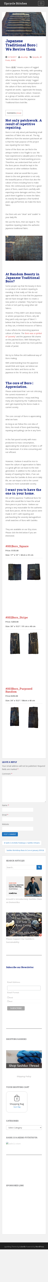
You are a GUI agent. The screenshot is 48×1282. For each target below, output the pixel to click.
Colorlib (22, 1247)
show (19, 113)
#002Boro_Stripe (16, 617)
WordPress (39, 1247)
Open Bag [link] (16, 1107)
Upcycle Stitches (15, 3)
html (11, 998)
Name (5, 805)
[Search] (39, 867)
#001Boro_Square (17, 546)
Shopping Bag (17, 1103)
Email (5, 815)
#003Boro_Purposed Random (18, 690)
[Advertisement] (24, 1207)
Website (5, 824)
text (10, 1001)
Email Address (13, 982)
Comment (7, 773)
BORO (13, 60)
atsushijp (24, 57)
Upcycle (35, 57)
